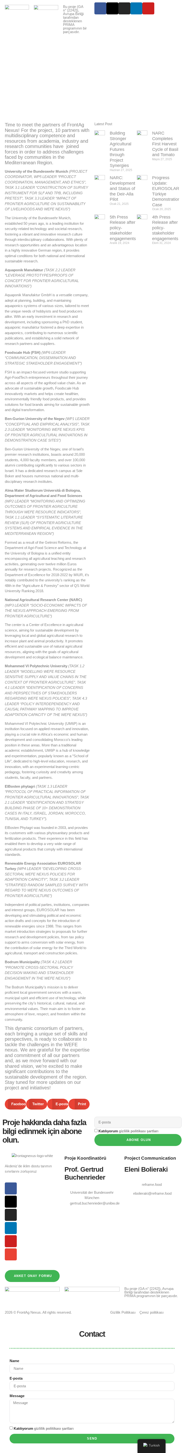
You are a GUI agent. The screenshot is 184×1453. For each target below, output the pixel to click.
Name (14, 1361)
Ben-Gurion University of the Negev (34, 419)
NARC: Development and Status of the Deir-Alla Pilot (122, 188)
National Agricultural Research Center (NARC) (43, 600)
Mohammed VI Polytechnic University (36, 666)
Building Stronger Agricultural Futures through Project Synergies (120, 149)
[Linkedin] (136, 8)
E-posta (16, 1378)
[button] (15, 1104)
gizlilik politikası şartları (138, 1131)
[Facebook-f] (100, 8)
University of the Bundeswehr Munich (36, 171)
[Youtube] (148, 8)
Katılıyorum (128, 1131)
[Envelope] (11, 1254)
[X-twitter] (112, 8)
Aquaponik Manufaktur (24, 270)
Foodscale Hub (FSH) (22, 352)
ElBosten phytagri (20, 786)
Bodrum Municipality (22, 962)
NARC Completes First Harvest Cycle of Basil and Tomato (165, 144)
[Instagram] (124, 8)
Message (17, 1396)
